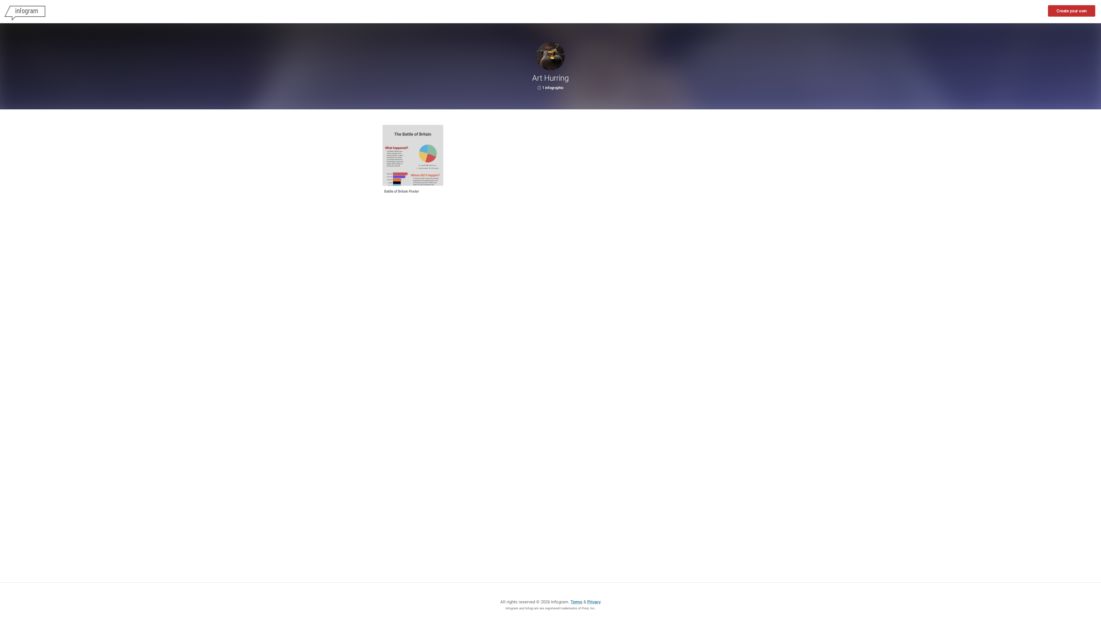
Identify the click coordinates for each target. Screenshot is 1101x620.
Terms (576, 601)
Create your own (1072, 10)
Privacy (594, 601)
